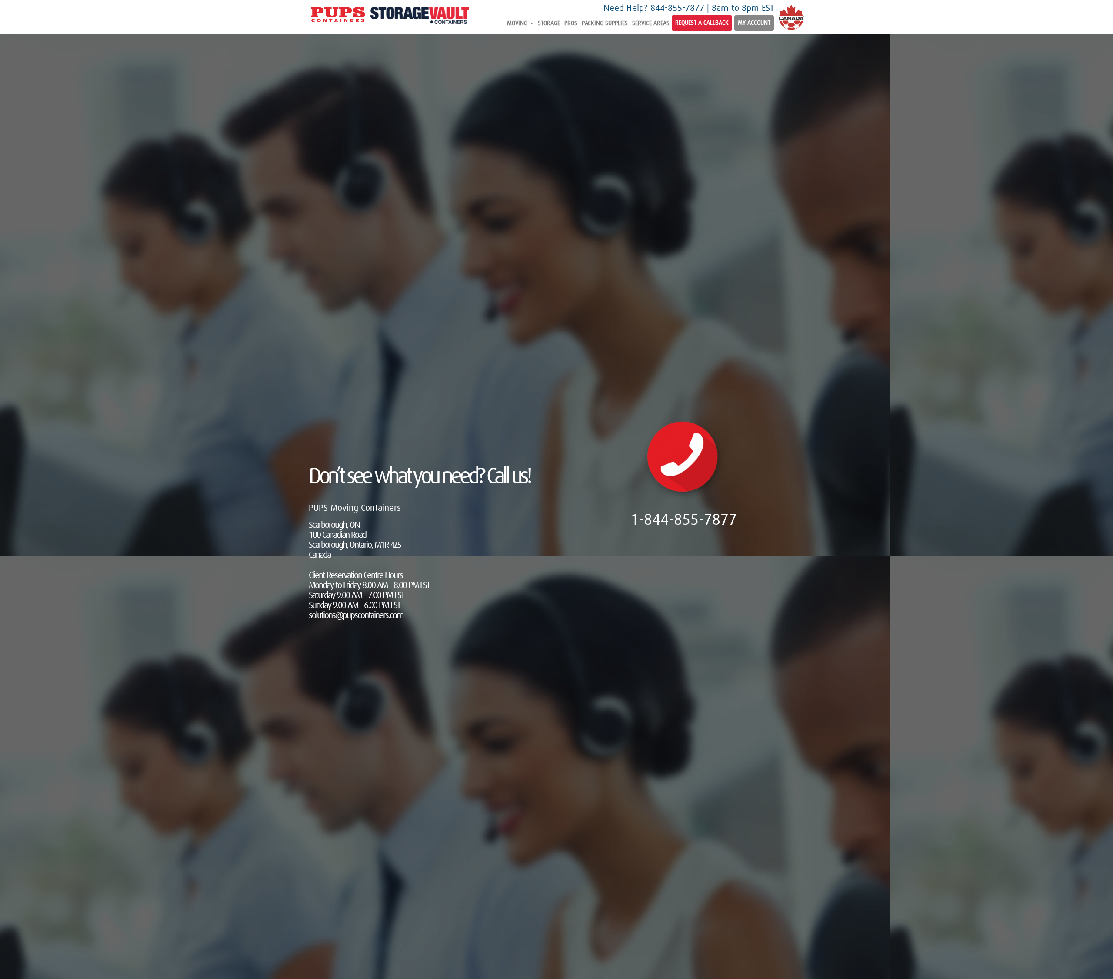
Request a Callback (702, 23)
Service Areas (651, 23)
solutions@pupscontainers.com (356, 615)
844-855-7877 (677, 8)
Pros (570, 23)
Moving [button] (518, 23)
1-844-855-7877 (683, 520)
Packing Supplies (605, 23)
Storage (549, 23)
